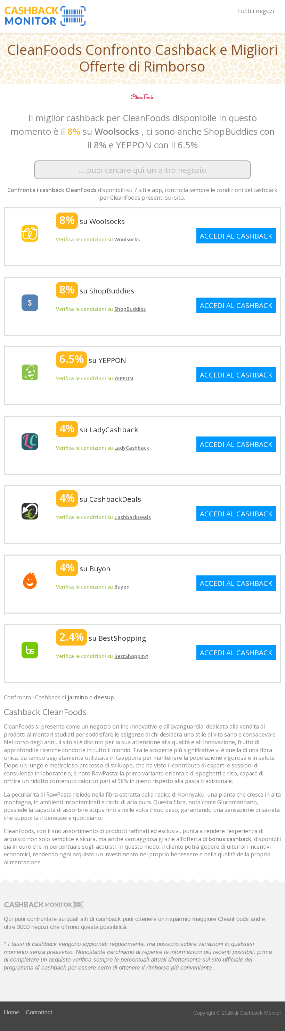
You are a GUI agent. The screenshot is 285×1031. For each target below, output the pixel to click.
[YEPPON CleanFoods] (30, 371)
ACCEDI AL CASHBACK (236, 236)
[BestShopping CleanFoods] (30, 649)
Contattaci (39, 1012)
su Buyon (85, 568)
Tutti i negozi (255, 11)
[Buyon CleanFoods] (30, 580)
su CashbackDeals (100, 499)
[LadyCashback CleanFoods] (30, 441)
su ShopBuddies (96, 291)
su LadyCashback (98, 429)
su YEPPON (92, 360)
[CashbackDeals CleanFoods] (30, 510)
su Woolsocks (92, 221)
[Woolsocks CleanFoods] (30, 232)
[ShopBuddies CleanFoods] (30, 302)
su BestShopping (102, 638)
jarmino (77, 697)
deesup (104, 697)
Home (11, 1012)
